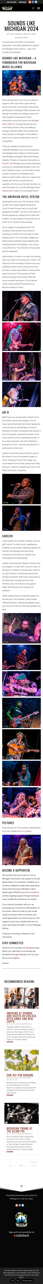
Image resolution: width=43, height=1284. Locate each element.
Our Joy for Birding (20, 1075)
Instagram (14, 958)
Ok (13, 1281)
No (18, 1281)
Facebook (29, 948)
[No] (40, 1276)
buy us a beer (31, 892)
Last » (35, 1165)
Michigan (18, 37)
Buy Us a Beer (11, 2)
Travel (15, 1080)
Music (25, 37)
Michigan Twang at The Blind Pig (19, 1129)
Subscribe (22, 2)
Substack (35, 896)
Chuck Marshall (16, 34)
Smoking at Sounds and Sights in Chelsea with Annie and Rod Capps (21, 1017)
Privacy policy (28, 1281)
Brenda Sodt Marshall (15, 1078)
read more (10, 1042)
